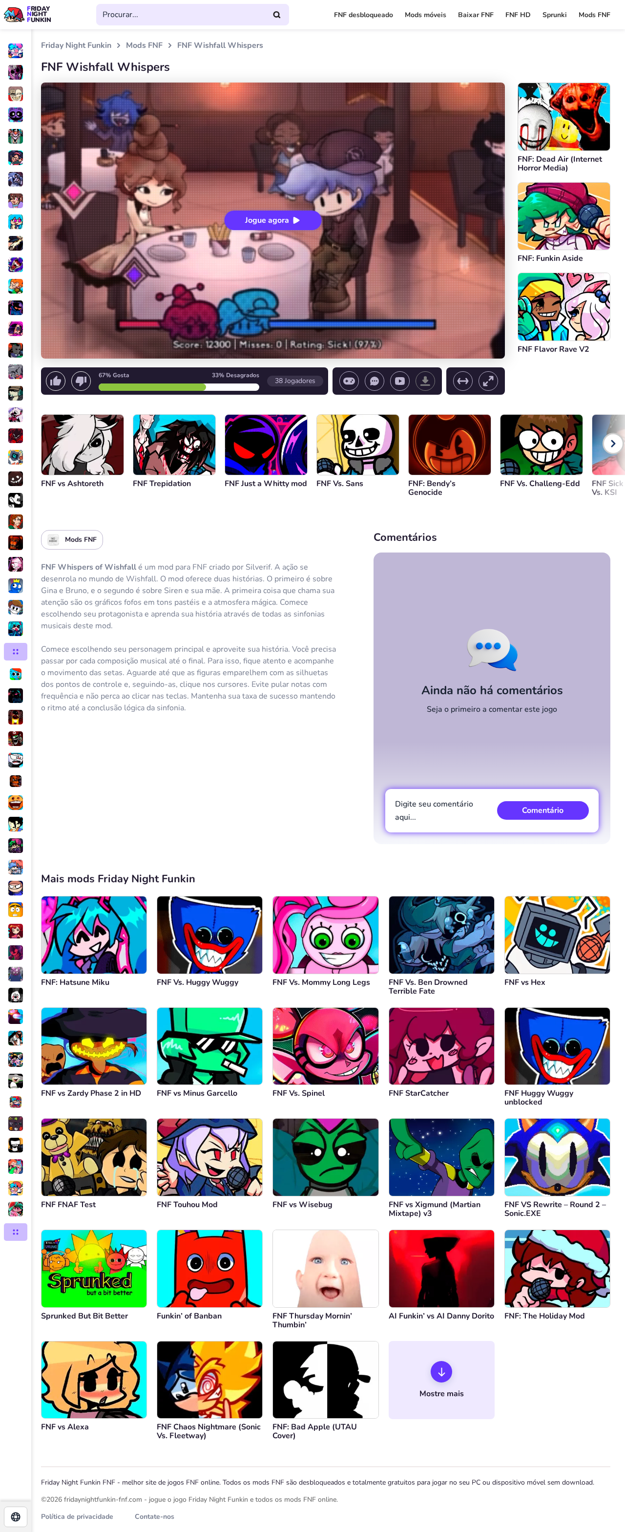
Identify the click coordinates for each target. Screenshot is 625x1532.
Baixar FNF (476, 15)
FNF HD (518, 15)
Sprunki (554, 15)
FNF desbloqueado (363, 15)
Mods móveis (425, 15)
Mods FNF (594, 15)
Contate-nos (154, 1516)
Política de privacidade (77, 1516)
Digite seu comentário (434, 811)
